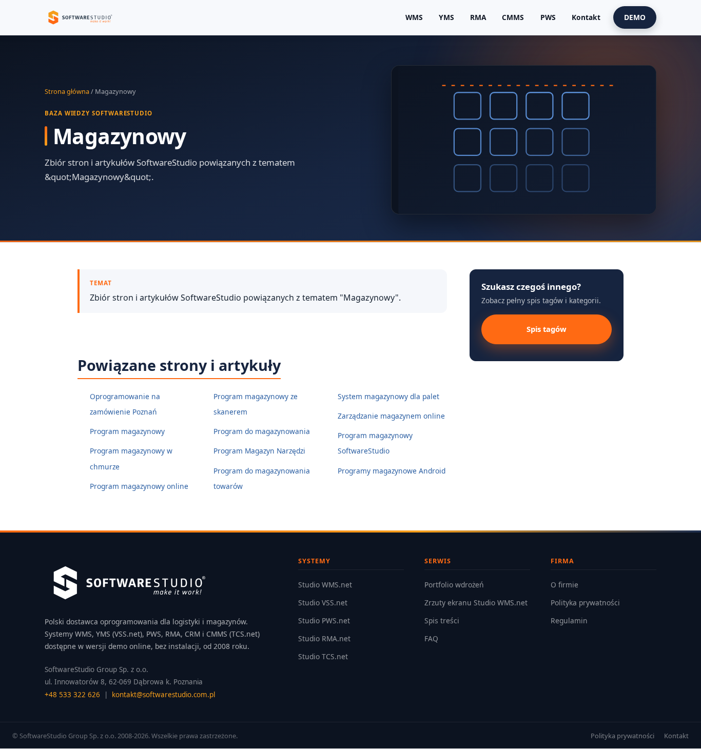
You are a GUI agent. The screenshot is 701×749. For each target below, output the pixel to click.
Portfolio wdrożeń (454, 584)
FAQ (431, 638)
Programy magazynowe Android (391, 471)
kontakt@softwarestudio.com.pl (163, 694)
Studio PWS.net (324, 620)
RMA (478, 17)
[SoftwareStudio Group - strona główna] (79, 17)
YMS (446, 17)
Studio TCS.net (323, 656)
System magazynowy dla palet (388, 396)
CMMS (513, 17)
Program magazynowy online (139, 486)
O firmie (564, 584)
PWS (548, 17)
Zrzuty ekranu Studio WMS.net (476, 602)
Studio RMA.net (324, 638)
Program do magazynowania (261, 431)
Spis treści (441, 620)
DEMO (635, 17)
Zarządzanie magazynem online (391, 416)
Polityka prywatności (585, 602)
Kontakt (586, 17)
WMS (414, 17)
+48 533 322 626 (72, 694)
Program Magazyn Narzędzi (259, 451)
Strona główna (67, 91)
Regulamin (569, 620)
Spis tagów (547, 329)
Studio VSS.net (322, 602)
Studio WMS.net (325, 584)
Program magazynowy (127, 431)
